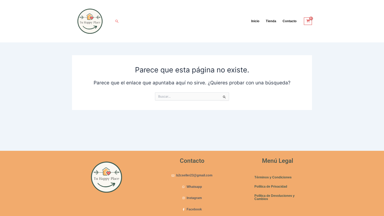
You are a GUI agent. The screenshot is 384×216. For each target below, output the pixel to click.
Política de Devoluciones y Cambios (274, 197)
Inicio (255, 21)
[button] (117, 21)
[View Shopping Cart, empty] (308, 21)
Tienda (271, 21)
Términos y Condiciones (273, 177)
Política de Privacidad (270, 186)
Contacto (290, 21)
